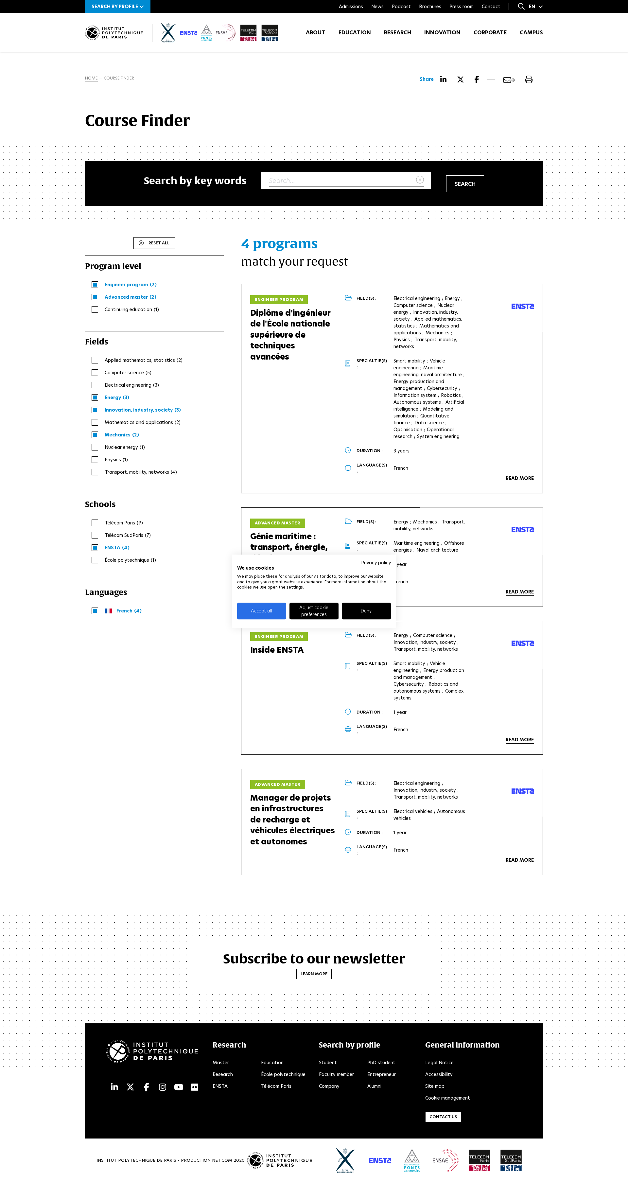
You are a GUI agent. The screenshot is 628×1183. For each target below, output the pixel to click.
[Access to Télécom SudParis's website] (511, 1160)
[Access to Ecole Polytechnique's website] (346, 1160)
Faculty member (336, 1074)
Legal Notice (439, 1062)
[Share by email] (509, 80)
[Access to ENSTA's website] (380, 1160)
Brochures (430, 6)
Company (329, 1086)
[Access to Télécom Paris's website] (479, 1160)
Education (355, 32)
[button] (117, 6)
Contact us (443, 1117)
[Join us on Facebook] (146, 1087)
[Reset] (420, 180)
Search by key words (195, 180)
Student (328, 1062)
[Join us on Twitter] (130, 1087)
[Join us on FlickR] (194, 1087)
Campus (531, 32)
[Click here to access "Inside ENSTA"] (523, 643)
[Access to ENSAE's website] (446, 1160)
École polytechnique (283, 1074)
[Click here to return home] (114, 33)
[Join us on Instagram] (162, 1087)
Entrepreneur (381, 1074)
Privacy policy (376, 562)
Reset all (158, 243)
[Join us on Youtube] (178, 1087)
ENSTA (220, 1086)
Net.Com (222, 1160)
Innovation (442, 32)
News (377, 6)
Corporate (490, 32)
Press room (461, 6)
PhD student (381, 1062)
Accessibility (439, 1074)
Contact (491, 6)
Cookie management (447, 1098)
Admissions (351, 6)
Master (221, 1062)
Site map (435, 1086)
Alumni (374, 1086)
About (315, 32)
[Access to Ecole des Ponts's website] (412, 1160)
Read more (520, 478)
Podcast (401, 6)
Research (397, 32)
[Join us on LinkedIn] (114, 1087)
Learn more (314, 974)
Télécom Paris (276, 1086)
